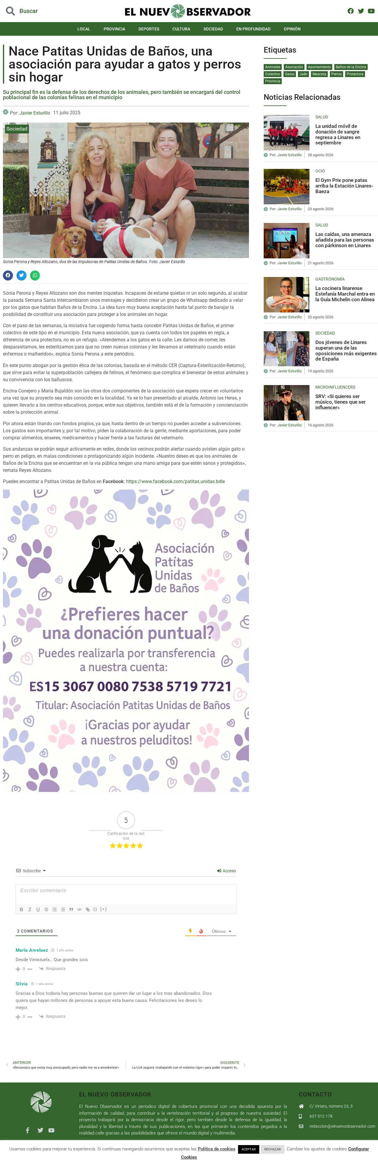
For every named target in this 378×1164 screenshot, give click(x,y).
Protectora (355, 74)
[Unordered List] (63, 909)
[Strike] (46, 909)
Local (83, 29)
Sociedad (213, 29)
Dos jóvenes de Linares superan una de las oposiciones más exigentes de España (346, 350)
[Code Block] (79, 909)
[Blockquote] (71, 909)
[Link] (88, 909)
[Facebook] (350, 10)
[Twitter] (361, 10)
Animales (272, 67)
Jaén (303, 74)
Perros (336, 74)
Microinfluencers (335, 387)
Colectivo (272, 74)
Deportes (149, 29)
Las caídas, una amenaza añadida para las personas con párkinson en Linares (344, 239)
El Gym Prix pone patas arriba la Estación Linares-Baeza (344, 185)
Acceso (229, 870)
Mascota (319, 74)
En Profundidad (253, 29)
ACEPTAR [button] (249, 1149)
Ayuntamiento (319, 67)
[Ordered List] (54, 909)
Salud (321, 117)
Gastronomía (330, 279)
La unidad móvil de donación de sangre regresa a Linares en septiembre (337, 134)
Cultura (181, 29)
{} (95, 909)
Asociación (294, 67)
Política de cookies (216, 1149)
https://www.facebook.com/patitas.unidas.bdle (175, 481)
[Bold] (21, 909)
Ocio (320, 171)
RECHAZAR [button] (272, 1149)
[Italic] (30, 909)
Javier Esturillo (34, 113)
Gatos (289, 74)
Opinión (292, 29)
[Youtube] (371, 10)
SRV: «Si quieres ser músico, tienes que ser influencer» (340, 401)
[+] (103, 909)
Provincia (114, 29)
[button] (38, 11)
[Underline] (38, 909)
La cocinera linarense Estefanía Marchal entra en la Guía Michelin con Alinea (345, 293)
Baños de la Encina (351, 67)
